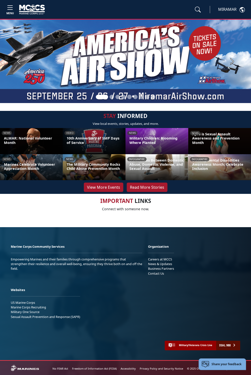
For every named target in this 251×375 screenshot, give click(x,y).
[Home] (32, 9)
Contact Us (156, 273)
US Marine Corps (23, 302)
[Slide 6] (135, 97)
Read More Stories (147, 187)
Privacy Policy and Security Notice (161, 368)
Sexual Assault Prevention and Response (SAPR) (45, 317)
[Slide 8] (147, 97)
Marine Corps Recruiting (28, 307)
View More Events (103, 187)
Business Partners (161, 268)
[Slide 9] (153, 97)
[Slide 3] (117, 97)
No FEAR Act (60, 368)
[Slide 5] (129, 97)
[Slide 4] (123, 97)
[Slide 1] (102, 97)
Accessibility (128, 368)
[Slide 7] (141, 97)
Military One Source (25, 312)
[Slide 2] (112, 97)
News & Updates (160, 264)
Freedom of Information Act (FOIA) (94, 368)
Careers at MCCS (160, 259)
